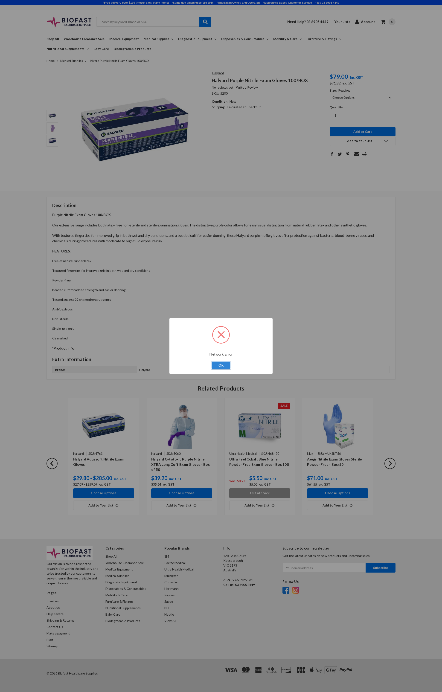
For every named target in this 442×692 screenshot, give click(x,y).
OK (221, 365)
